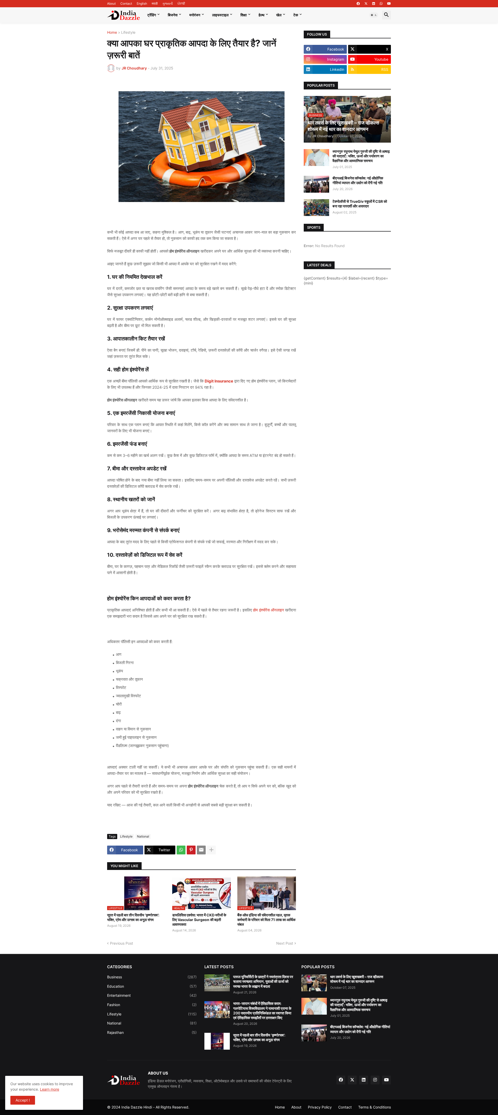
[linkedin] (373, 3)
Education (152, 986)
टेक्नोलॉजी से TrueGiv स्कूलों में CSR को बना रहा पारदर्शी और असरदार (360, 203)
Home (112, 32)
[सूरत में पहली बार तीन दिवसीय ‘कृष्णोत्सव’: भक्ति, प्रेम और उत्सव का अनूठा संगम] (217, 1041)
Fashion (152, 1004)
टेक (295, 15)
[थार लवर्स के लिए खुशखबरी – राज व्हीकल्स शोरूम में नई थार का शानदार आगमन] (314, 982)
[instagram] (375, 1080)
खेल (278, 15)
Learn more (49, 1089)
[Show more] (211, 850)
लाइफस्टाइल (220, 15)
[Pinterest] (191, 850)
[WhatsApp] (181, 850)
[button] (373, 15)
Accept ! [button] (23, 1100)
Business (152, 977)
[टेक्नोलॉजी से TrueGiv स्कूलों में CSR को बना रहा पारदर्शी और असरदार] (316, 207)
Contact (126, 3)
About (111, 3)
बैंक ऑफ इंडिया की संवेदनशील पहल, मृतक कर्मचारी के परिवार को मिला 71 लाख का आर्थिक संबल (266, 919)
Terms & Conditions (374, 1107)
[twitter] (366, 3)
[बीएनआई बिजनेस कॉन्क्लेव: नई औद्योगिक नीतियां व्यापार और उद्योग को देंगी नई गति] (316, 184)
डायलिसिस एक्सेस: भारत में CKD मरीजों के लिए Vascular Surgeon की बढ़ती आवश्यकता (199, 919)
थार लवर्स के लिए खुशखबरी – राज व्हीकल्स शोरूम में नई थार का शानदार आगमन (356, 979)
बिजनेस (172, 15)
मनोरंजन (194, 15)
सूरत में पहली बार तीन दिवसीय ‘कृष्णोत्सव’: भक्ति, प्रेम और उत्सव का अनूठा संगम (133, 917)
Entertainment (152, 995)
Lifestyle (128, 32)
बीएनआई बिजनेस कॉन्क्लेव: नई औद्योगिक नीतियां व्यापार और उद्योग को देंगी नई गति (358, 180)
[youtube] (389, 3)
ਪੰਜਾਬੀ (181, 3)
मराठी (155, 3)
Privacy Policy (320, 1107)
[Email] (201, 850)
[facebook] (358, 3)
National (143, 836)
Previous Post (121, 943)
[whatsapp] (381, 3)
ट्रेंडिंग (151, 15)
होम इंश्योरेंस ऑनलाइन (268, 610)
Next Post (284, 943)
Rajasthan (152, 1032)
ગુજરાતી (167, 3)
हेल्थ (261, 15)
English (142, 3)
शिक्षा (243, 15)
